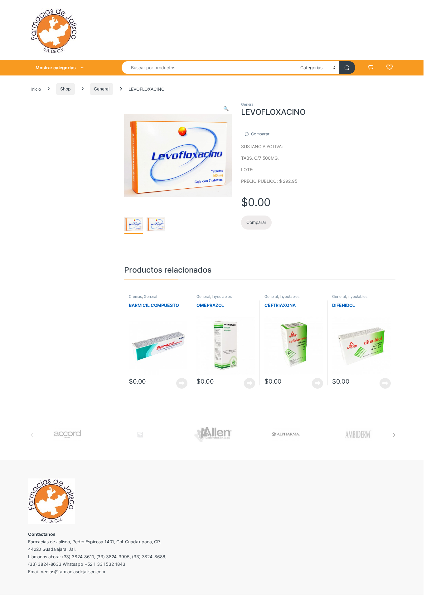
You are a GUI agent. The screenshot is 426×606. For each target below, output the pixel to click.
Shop (65, 88)
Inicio (36, 88)
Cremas (135, 296)
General (101, 88)
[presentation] (394, 435)
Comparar (260, 133)
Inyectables (221, 296)
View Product (179, 383)
